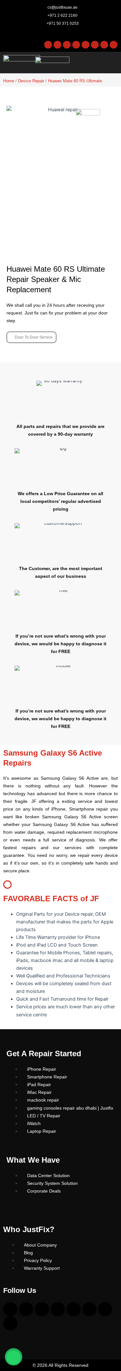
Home (8, 80)
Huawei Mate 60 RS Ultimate (75, 80)
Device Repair (31, 80)
